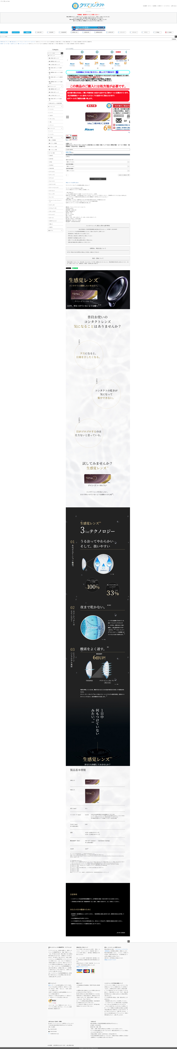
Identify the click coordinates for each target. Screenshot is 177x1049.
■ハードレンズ (51, 106)
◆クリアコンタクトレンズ (23, 43)
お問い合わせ (173, 5)
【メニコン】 (52, 214)
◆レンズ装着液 (52, 140)
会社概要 (145, 5)
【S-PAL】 (51, 165)
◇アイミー (51, 125)
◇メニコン (51, 109)
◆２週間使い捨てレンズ (54, 61)
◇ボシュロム (52, 118)
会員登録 (154, 5)
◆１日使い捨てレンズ (14, 41)
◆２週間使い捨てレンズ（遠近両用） (56, 82)
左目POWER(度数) (70, 168)
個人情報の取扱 (70, 1045)
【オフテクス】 (52, 184)
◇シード (51, 112)
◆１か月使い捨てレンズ (54, 64)
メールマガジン (167, 5)
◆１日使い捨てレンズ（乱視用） (55, 68)
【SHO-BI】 (51, 168)
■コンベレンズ (51, 128)
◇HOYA (51, 115)
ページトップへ (128, 941)
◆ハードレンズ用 (53, 149)
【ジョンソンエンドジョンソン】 (55, 201)
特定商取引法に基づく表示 (59, 1045)
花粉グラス (50, 230)
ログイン (150, 5)
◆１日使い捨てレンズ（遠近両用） (56, 78)
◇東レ (50, 122)
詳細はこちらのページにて (82, 966)
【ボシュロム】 (52, 211)
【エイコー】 (52, 181)
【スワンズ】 (52, 204)
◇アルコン (21, 41)
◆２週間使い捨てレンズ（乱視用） (56, 73)
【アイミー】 (52, 174)
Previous (67, 117)
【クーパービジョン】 (54, 187)
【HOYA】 (51, 158)
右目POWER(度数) (70, 164)
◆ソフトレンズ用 (53, 146)
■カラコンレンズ (52, 86)
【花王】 (51, 227)
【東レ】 (51, 224)
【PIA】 (50, 162)
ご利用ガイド (160, 5)
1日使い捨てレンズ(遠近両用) (55, 103)
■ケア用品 (50, 137)
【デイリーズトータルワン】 (29, 41)
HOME (1, 41)
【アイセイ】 (52, 171)
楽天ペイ (50, 985)
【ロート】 (51, 217)
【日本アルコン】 (13, 43)
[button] (67, 60)
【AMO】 (51, 155)
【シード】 (51, 197)
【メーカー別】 (7, 43)
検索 (176, 37)
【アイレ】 (51, 177)
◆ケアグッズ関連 (53, 143)
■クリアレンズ (6, 41)
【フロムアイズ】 (53, 208)
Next (128, 117)
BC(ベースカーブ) (70, 159)
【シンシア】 (52, 193)
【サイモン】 (52, 190)
